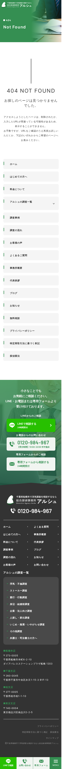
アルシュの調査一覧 (21, 201)
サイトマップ (52, 738)
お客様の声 (16, 242)
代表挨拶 (15, 280)
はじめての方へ (18, 176)
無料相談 (15, 318)
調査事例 (15, 217)
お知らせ (15, 305)
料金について (17, 189)
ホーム (13, 164)
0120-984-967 (35, 510)
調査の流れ (16, 230)
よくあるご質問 (18, 255)
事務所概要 (16, 267)
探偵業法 (15, 355)
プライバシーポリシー (22, 330)
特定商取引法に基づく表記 (25, 343)
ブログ (13, 293)
